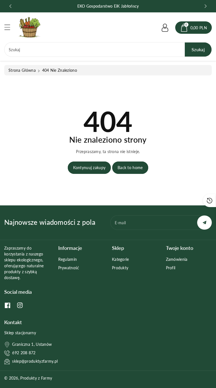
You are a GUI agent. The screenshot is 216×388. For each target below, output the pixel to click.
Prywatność (68, 267)
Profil (171, 267)
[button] (9, 27)
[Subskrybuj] (204, 223)
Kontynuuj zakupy (89, 167)
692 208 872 (23, 352)
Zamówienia (177, 259)
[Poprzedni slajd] (10, 6)
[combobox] (108, 49)
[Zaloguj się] (165, 27)
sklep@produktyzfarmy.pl (35, 361)
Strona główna (22, 70)
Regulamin (67, 259)
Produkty (120, 267)
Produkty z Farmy (36, 378)
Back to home (130, 167)
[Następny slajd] (205, 6)
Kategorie (120, 259)
